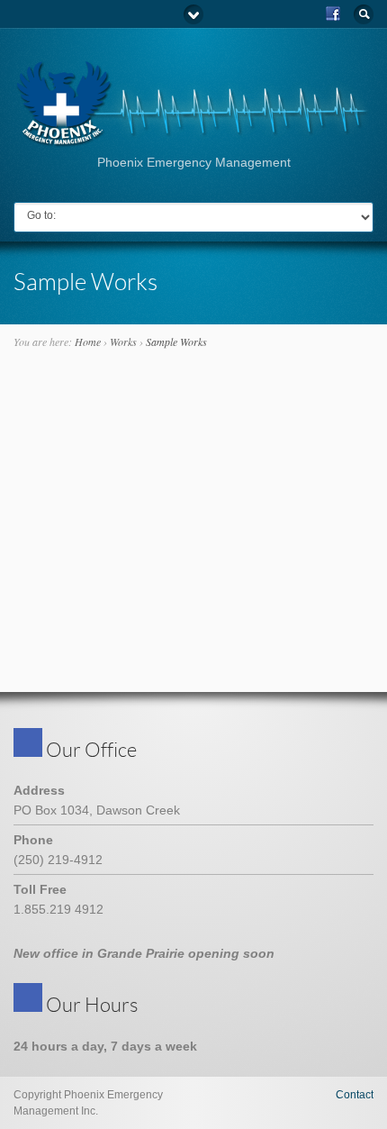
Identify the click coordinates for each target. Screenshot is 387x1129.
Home (88, 341)
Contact (355, 1094)
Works (123, 341)
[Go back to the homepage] (194, 141)
